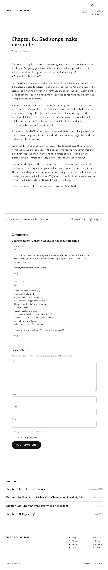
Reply (16, 273)
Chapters (28, 51)
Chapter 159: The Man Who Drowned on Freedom (36, 505)
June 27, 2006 (19, 281)
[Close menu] (92, 5)
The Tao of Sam (17, 10)
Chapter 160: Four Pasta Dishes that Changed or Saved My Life (44, 497)
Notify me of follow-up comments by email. (29, 431)
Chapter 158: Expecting (20, 513)
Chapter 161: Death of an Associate (27, 488)
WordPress (99, 563)
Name (14, 394)
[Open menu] (84, 10)
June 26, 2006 (19, 246)
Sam (21, 51)
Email (14, 406)
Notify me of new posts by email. (26, 437)
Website (14, 419)
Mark (16, 249)
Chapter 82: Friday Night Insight (85, 219)
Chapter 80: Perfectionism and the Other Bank (29, 219)
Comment (16, 361)
